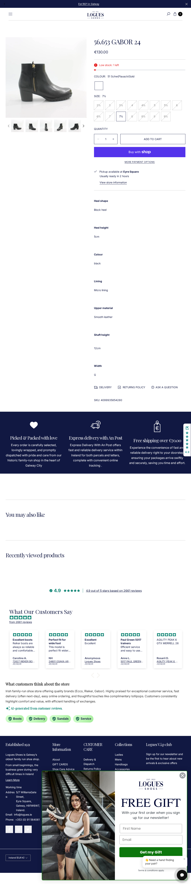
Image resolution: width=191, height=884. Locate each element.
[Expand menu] (10, 14)
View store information (113, 182)
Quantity (101, 128)
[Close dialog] (182, 775)
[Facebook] (9, 829)
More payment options (140, 162)
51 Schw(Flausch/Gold (99, 86)
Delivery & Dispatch (90, 762)
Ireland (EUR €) (16, 857)
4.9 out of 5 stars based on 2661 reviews (114, 590)
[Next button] (83, 126)
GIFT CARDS (60, 764)
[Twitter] (28, 829)
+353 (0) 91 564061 (27, 819)
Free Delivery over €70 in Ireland (95, 3)
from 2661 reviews (20, 622)
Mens (118, 759)
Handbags (121, 764)
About (56, 759)
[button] (168, 14)
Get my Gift (151, 852)
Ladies (119, 754)
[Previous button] (4, 4)
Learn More (13, 779)
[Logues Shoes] (95, 14)
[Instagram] (18, 829)
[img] (97, 617)
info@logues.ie (22, 814)
